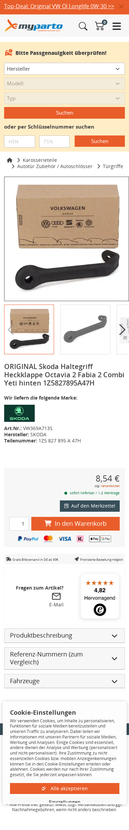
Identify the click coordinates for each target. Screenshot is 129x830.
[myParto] (34, 25)
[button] (124, 7)
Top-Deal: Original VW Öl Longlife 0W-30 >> (59, 6)
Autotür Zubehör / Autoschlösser (55, 166)
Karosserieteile (40, 160)
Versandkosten (110, 486)
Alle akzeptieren (68, 788)
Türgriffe (113, 166)
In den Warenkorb (81, 523)
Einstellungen (64, 802)
